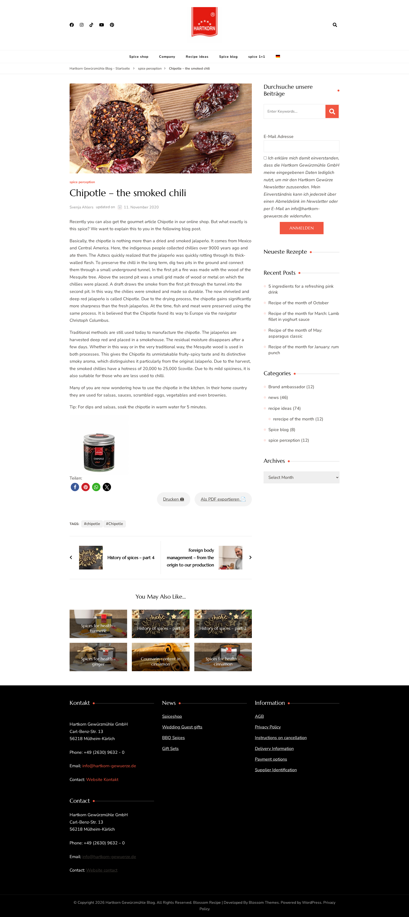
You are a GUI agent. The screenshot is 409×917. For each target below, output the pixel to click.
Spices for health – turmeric (98, 628)
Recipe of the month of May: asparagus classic (295, 333)
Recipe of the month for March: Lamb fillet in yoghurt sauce (303, 316)
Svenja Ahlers (81, 207)
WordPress (311, 902)
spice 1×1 (256, 56)
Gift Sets (170, 748)
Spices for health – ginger (98, 661)
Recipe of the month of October (298, 303)
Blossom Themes (264, 902)
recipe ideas (280, 408)
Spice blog (228, 56)
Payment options (271, 759)
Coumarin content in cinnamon (160, 661)
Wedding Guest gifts (182, 727)
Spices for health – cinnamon (223, 661)
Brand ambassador (286, 387)
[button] (75, 487)
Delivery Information (274, 748)
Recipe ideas (197, 56)
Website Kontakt (102, 779)
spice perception (82, 182)
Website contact (101, 870)
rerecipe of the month (293, 419)
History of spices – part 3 (160, 628)
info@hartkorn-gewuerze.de (109, 766)
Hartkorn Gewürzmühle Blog (130, 902)
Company (167, 56)
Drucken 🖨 (173, 499)
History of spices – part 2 (223, 628)
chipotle (93, 523)
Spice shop (138, 56)
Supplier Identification (276, 770)
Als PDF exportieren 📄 (223, 499)
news (273, 397)
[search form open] (334, 24)
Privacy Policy (268, 727)
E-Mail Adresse (278, 136)
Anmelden (301, 228)
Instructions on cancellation (281, 738)
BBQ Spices (173, 738)
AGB (259, 716)
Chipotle (115, 523)
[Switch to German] (278, 56)
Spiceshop (172, 716)
